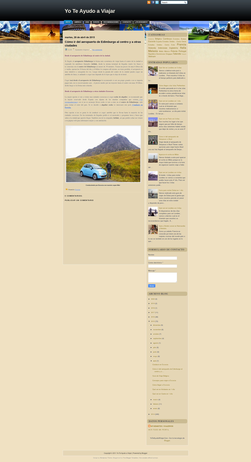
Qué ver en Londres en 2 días (170, 208)
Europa (96, 22)
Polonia (174, 51)
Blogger (167, 440)
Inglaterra (173, 47)
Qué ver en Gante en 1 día (162, 394)
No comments (97, 50)
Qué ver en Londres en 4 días (170, 172)
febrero (156, 404)
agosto (156, 343)
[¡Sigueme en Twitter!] (157, 3)
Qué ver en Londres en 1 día (170, 101)
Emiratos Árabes (179, 39)
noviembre (157, 329)
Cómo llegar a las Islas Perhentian (172, 85)
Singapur (169, 54)
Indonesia (162, 47)
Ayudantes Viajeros (162, 426)
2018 (153, 308)
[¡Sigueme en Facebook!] (153, 3)
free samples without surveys (148, 458)
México (167, 51)
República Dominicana (156, 54)
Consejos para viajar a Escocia (164, 380)
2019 (153, 303)
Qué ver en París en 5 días (169, 118)
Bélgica (158, 38)
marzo (155, 399)
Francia (181, 44)
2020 (153, 299)
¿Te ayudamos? (141, 22)
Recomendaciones (111, 22)
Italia (183, 48)
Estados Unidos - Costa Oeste (174, 41)
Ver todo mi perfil (158, 429)
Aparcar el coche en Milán (169, 154)
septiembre (157, 338)
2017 (153, 312)
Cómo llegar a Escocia (161, 385)
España (159, 41)
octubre (156, 334)
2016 (153, 317)
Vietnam (152, 56)
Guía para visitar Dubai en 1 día (171, 190)
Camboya (167, 38)
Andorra (151, 39)
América (78, 22)
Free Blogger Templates (130, 458)
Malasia (153, 51)
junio (155, 352)
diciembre (157, 325)
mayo (155, 356)
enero (155, 408)
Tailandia (177, 53)
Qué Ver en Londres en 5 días (170, 67)
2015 (153, 321)
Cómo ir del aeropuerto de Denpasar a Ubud (168, 137)
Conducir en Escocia (160, 364)
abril (155, 361)
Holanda (152, 47)
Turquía (184, 54)
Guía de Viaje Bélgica (160, 376)
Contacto (127, 22)
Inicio (68, 22)
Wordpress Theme (106, 458)
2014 (153, 414)
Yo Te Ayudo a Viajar (90, 11)
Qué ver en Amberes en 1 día (163, 389)
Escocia (77, 189)
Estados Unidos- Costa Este (161, 44)
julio (155, 347)
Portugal (182, 51)
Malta (161, 51)
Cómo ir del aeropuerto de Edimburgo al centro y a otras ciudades (103, 43)
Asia (87, 22)
